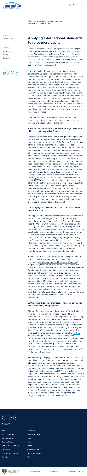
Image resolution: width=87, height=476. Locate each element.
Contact (29, 446)
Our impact (31, 431)
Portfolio (5, 457)
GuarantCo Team (8, 438)
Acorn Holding (66, 226)
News (29, 442)
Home (4, 431)
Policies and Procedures (10, 446)
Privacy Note (54, 471)
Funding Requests (33, 434)
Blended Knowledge (34, 453)
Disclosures (6, 449)
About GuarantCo (8, 434)
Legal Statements (34, 471)
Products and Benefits (10, 453)
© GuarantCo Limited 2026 (77, 471)
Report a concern (33, 449)
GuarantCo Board (8, 442)
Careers (30, 438)
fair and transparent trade (45, 90)
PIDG (28, 457)
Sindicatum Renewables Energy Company (58, 262)
